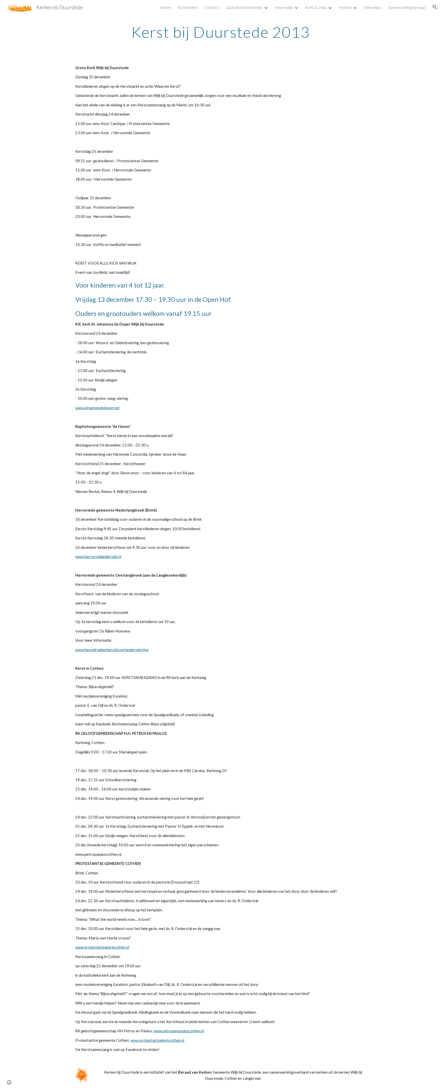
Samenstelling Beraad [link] (407, 7)
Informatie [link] (284, 7)
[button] (435, 7)
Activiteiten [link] (188, 7)
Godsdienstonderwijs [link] (244, 7)
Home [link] (165, 7)
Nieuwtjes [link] (373, 7)
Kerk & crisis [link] (316, 7)
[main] (220, 31)
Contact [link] (212, 7)
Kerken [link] (345, 7)
